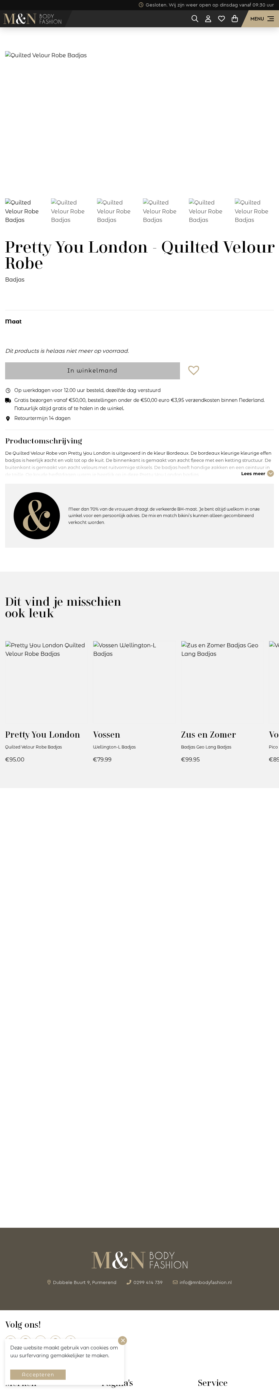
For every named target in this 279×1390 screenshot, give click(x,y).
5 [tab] (154, 180)
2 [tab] (124, 180)
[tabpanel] (139, 119)
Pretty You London (42, 734)
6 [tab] (165, 180)
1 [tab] (114, 180)
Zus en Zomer (208, 734)
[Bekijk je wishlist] (221, 19)
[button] (194, 370)
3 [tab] (134, 180)
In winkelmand (92, 370)
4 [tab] (144, 180)
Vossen (106, 734)
